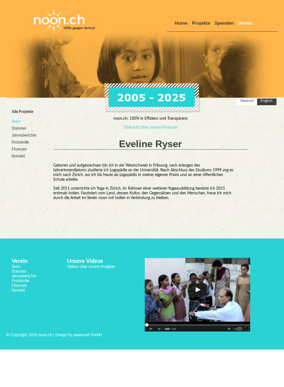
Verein (245, 23)
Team (16, 122)
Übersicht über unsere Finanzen (150, 127)
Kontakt (18, 156)
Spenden (224, 23)
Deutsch (247, 101)
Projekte (201, 23)
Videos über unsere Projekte (91, 267)
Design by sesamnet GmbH (78, 335)
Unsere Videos (85, 261)
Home (181, 23)
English (266, 101)
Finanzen (19, 149)
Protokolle (20, 142)
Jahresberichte (24, 135)
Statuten (19, 128)
